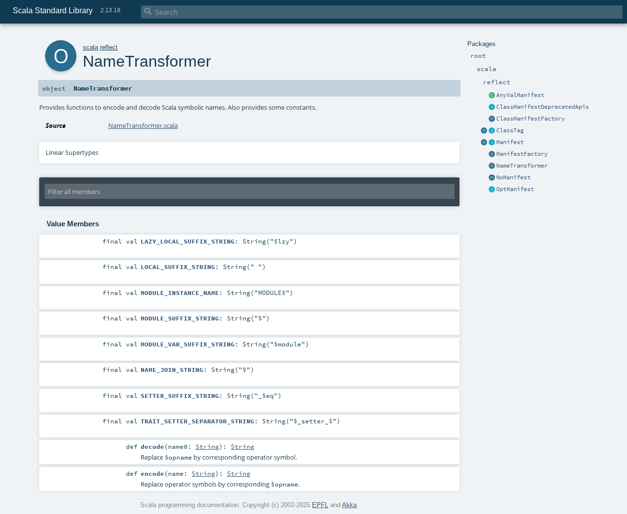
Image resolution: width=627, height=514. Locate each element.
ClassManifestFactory (530, 118)
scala (90, 47)
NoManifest (513, 177)
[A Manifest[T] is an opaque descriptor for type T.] (492, 143)
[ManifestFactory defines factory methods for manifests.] (492, 154)
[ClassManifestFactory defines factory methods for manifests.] (492, 119)
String (207, 446)
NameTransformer (522, 165)
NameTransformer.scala (143, 125)
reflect (109, 47)
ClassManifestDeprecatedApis (542, 106)
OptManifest (515, 189)
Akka (349, 505)
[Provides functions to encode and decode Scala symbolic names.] (492, 166)
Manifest (510, 142)
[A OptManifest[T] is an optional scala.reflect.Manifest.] (492, 190)
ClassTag (510, 130)
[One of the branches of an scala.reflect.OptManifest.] (492, 178)
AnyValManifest (520, 95)
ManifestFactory (522, 153)
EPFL (320, 505)
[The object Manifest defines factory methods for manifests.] (484, 143)
